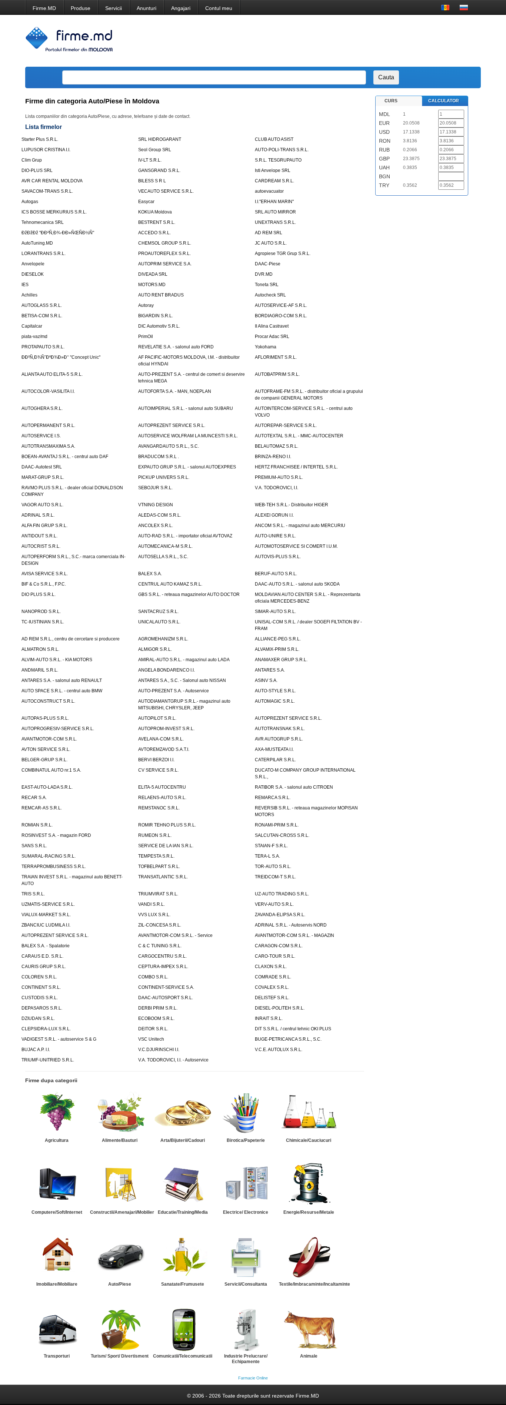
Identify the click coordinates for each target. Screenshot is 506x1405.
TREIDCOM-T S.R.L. (275, 876)
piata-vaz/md (34, 336)
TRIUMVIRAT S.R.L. (158, 894)
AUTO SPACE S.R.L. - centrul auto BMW (61, 690)
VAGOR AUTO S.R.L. (42, 504)
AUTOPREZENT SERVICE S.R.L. (171, 425)
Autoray (146, 305)
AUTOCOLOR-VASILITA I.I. (48, 391)
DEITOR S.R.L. (153, 1028)
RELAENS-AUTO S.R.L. (162, 797)
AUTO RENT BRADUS (161, 295)
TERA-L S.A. (267, 856)
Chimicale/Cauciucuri (308, 1140)
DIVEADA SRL (152, 274)
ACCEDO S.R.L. (154, 232)
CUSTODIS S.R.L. (39, 997)
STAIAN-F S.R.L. (271, 845)
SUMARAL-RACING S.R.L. (48, 856)
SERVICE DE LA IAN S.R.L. (165, 845)
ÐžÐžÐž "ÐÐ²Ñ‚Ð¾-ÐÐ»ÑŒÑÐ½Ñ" (57, 232)
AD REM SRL (268, 232)
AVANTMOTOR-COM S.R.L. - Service (175, 935)
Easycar (146, 201)
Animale (308, 1356)
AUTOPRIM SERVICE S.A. (165, 263)
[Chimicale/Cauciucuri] (308, 1113)
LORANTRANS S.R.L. (43, 253)
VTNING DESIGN (155, 504)
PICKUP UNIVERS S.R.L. (163, 477)
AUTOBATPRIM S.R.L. (277, 374)
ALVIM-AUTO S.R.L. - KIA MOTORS (56, 659)
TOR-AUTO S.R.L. (273, 866)
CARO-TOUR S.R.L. (275, 956)
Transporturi (57, 1356)
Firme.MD (44, 8)
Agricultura (57, 1140)
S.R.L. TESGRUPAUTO (278, 160)
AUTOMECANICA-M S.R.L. (165, 546)
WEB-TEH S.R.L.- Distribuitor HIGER (291, 504)
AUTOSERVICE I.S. (41, 435)
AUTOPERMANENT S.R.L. (48, 425)
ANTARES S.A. (270, 670)
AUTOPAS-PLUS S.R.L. (45, 718)
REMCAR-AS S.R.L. (41, 808)
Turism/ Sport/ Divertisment (120, 1356)
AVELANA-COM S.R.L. (161, 739)
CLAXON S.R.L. (271, 966)
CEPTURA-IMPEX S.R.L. (163, 966)
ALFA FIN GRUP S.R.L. (44, 525)
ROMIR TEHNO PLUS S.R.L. (167, 825)
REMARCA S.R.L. (272, 797)
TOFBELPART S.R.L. (159, 866)
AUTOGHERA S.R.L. (42, 408)
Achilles (29, 295)
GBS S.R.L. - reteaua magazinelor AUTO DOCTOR (189, 594)
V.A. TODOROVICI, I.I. (276, 487)
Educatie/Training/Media (183, 1212)
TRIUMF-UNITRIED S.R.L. (47, 1060)
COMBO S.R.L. (153, 977)
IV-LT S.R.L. (150, 160)
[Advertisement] (341, 40)
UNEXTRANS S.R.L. (275, 222)
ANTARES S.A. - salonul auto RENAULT (61, 680)
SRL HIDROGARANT (159, 139)
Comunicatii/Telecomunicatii (182, 1356)
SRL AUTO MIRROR (275, 212)
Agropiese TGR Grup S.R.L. (282, 253)
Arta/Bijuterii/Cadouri (182, 1140)
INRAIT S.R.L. (269, 1018)
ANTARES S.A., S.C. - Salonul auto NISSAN (182, 680)
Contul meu (218, 8)
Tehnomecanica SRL (42, 222)
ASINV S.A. (266, 680)
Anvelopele (32, 263)
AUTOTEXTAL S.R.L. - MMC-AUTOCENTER (299, 435)
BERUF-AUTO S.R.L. (276, 573)
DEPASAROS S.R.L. (41, 1008)
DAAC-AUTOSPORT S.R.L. (165, 997)
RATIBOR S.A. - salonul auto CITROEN (294, 787)
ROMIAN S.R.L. (37, 825)
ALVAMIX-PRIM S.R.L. (277, 649)
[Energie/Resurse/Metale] (308, 1184)
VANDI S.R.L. (151, 904)
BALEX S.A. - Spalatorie (45, 945)
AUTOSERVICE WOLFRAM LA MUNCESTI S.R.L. (188, 435)
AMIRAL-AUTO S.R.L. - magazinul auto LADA (184, 659)
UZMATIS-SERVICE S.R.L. (48, 904)
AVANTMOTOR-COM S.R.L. (49, 739)
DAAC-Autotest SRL (41, 467)
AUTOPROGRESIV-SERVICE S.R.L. (57, 728)
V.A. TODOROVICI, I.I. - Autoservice (173, 1060)
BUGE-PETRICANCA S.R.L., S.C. (288, 1039)
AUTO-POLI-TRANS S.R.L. (282, 149)
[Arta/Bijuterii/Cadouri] (182, 1113)
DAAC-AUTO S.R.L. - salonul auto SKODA (297, 584)
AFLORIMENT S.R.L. (276, 357)
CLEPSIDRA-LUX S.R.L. (46, 1028)
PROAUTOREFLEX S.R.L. (164, 253)
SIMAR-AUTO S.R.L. (275, 611)
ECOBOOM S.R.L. (156, 1018)
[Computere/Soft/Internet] (56, 1184)
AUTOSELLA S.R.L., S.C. (163, 556)
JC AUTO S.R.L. (271, 243)
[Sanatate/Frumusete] (182, 1256)
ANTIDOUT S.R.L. (39, 536)
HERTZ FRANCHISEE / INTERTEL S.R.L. (296, 467)
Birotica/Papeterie (246, 1140)
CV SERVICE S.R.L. (158, 770)
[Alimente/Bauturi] (119, 1113)
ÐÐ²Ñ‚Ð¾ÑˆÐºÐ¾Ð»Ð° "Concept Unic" (60, 357)
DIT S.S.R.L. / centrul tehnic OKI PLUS (293, 1028)
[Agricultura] (56, 1113)
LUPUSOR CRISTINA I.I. (45, 149)
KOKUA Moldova (155, 212)
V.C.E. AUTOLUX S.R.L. (278, 1049)
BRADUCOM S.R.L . (158, 456)
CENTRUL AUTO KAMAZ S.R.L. (170, 584)
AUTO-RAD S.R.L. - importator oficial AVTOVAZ (185, 536)
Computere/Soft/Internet (56, 1212)
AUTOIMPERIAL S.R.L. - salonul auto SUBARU (185, 408)
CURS (391, 100)
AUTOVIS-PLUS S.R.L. (278, 556)
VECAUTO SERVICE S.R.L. (166, 191)
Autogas (29, 201)
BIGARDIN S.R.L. (155, 315)
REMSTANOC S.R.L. (159, 808)
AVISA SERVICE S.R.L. (44, 573)
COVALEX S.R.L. (272, 987)
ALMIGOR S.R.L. (155, 649)
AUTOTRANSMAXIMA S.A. (48, 446)
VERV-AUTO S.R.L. (274, 904)
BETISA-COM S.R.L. (41, 315)
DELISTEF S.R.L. (272, 997)
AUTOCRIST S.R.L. (40, 546)
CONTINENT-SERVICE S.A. (166, 987)
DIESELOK (32, 274)
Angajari (180, 8)
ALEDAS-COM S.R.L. (159, 515)
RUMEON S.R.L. (155, 835)
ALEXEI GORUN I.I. (274, 515)
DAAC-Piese (267, 263)
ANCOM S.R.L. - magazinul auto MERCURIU (300, 525)
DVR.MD (264, 274)
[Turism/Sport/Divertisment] (119, 1328)
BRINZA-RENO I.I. (273, 456)
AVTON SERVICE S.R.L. (45, 749)
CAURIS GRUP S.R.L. (43, 966)
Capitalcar (31, 326)
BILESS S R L (152, 180)
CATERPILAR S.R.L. (275, 759)
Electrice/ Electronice (245, 1212)
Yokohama (265, 346)
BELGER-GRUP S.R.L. (44, 759)
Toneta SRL (267, 284)
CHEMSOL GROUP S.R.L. (164, 243)
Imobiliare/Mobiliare (56, 1284)
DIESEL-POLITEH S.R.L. (279, 1008)
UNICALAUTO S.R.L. (159, 621)
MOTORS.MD (152, 284)
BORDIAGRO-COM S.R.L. (281, 315)
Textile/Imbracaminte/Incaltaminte (314, 1284)
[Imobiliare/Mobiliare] (56, 1256)
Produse (80, 8)
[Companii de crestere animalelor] (308, 1328)
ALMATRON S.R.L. (40, 649)
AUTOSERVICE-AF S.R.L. (281, 305)
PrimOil (145, 336)
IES (25, 284)
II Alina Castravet (272, 326)
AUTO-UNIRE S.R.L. (275, 536)
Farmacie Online (253, 1378)
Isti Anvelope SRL (272, 170)
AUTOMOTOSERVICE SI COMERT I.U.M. (296, 546)
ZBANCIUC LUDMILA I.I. (45, 925)
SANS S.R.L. (34, 845)
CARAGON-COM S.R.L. (279, 945)
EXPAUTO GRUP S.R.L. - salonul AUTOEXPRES (187, 467)
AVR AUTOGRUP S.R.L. (279, 739)
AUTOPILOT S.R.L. (157, 718)
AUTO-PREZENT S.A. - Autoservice (173, 690)
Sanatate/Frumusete (182, 1284)
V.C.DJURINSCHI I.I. (158, 1049)
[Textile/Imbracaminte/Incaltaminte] (308, 1256)
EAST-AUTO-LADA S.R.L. (47, 787)
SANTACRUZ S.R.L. (158, 611)
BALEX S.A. (150, 573)
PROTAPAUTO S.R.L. (42, 346)
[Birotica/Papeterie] (245, 1113)
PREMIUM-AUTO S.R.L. (279, 477)
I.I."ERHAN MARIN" (274, 201)
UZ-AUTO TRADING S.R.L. (282, 894)
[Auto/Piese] (119, 1256)
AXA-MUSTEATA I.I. (274, 749)
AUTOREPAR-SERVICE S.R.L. (286, 425)
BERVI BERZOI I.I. (156, 759)
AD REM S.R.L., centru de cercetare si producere (70, 639)
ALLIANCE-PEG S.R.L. (278, 639)
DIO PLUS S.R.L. (38, 594)
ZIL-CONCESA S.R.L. (159, 925)
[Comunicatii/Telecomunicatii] (182, 1328)
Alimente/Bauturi (119, 1140)
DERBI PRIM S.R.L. (157, 1008)
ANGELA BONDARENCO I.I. (166, 670)
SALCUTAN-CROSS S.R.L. (282, 835)
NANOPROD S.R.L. (41, 611)
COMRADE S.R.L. (273, 977)
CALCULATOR (443, 100)
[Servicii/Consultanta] (245, 1256)
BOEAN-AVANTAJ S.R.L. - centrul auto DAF (64, 456)
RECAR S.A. (34, 797)
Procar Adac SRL (272, 336)
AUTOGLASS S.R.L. (41, 305)
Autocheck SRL (270, 295)
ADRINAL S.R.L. (37, 515)
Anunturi (146, 8)
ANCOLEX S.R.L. (155, 525)
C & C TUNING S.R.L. (160, 945)
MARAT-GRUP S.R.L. (42, 477)
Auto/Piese (119, 1284)
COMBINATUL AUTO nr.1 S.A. (51, 770)
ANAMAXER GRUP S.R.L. (281, 659)
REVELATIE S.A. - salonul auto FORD (176, 346)
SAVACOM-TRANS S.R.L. (47, 191)
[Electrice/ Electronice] (245, 1184)
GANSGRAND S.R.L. (159, 170)
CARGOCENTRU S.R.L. (162, 956)
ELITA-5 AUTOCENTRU (162, 787)
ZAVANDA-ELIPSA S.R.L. (280, 914)
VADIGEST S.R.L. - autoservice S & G (58, 1039)
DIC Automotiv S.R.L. (159, 326)
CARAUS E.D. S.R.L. (42, 956)
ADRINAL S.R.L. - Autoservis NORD (291, 925)
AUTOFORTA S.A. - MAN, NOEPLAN (174, 391)
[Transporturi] (56, 1328)
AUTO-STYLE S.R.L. (275, 690)
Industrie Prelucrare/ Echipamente (245, 1358)
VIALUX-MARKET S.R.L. (46, 914)
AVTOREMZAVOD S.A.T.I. (163, 749)
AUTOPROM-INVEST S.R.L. (166, 728)
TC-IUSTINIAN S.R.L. (42, 621)
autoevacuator (269, 191)
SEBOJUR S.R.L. (155, 487)
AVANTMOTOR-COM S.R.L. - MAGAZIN (294, 935)
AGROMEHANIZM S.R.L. (163, 639)
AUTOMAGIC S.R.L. (275, 701)
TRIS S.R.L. (33, 894)
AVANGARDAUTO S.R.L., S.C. (168, 446)
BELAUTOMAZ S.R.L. (276, 446)
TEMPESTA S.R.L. (156, 856)
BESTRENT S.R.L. (156, 222)
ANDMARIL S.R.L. (39, 670)
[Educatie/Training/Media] (182, 1184)
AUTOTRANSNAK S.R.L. (280, 728)
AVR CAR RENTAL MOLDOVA (52, 180)
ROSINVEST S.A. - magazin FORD (56, 835)
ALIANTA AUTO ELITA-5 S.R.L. (52, 374)
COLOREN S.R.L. (39, 977)
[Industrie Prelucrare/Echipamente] (245, 1328)
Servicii (113, 8)
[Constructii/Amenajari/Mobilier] (119, 1184)
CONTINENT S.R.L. (41, 987)
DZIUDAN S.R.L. (38, 1018)
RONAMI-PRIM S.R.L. (277, 825)
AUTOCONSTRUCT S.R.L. (48, 701)
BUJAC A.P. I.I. (35, 1049)
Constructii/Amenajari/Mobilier (122, 1212)
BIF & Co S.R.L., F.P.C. (43, 584)
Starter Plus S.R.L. (39, 139)
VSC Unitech (151, 1039)
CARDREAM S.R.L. (274, 180)
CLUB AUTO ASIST (274, 139)
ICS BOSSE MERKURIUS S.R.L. (54, 212)
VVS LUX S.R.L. (154, 914)
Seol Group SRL (154, 149)
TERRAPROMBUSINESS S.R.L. (53, 866)
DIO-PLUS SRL (37, 170)
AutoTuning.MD (37, 243)
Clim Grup (31, 160)
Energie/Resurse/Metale (308, 1212)
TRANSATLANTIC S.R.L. (163, 876)
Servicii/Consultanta (245, 1284)
